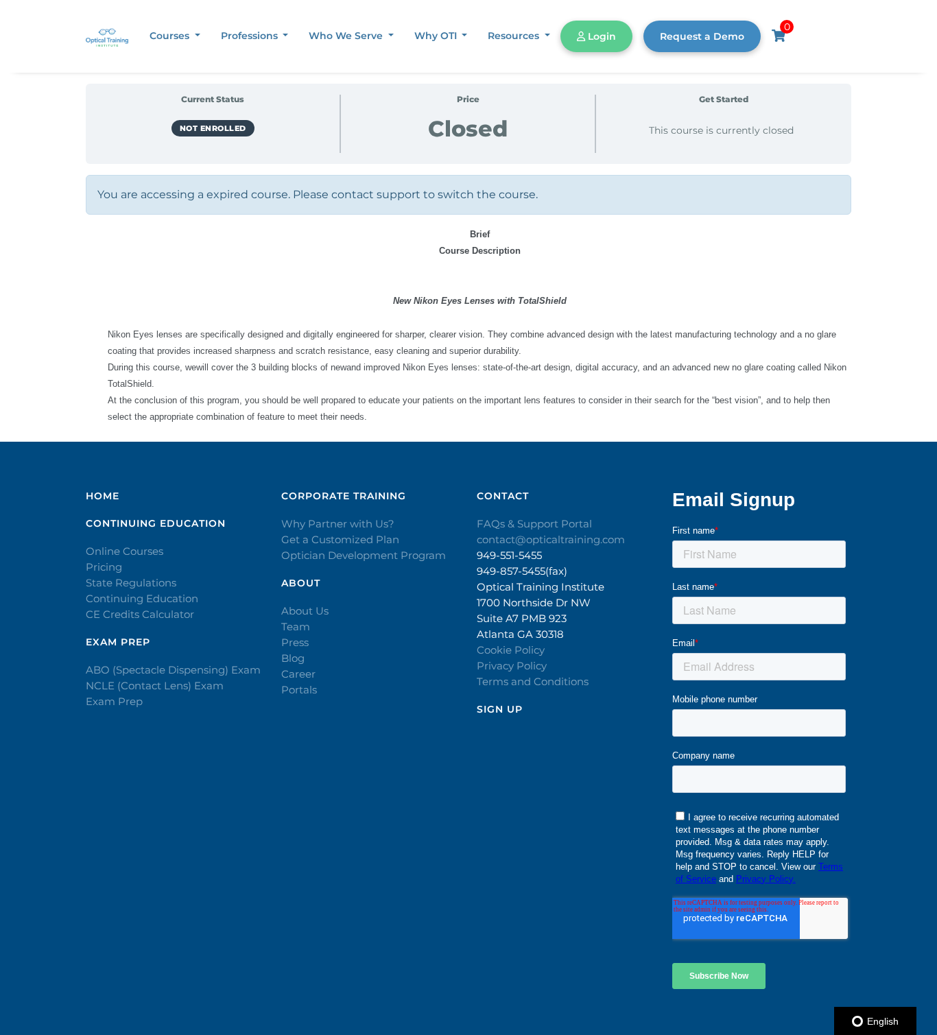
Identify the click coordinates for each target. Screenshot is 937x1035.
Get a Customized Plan (340, 539)
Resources (515, 35)
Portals (299, 689)
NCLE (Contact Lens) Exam (155, 685)
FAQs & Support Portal (534, 523)
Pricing (104, 566)
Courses (171, 35)
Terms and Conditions (533, 681)
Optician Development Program (363, 555)
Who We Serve (347, 35)
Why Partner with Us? (337, 523)
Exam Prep (114, 701)
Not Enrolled (213, 128)
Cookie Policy (511, 649)
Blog (293, 658)
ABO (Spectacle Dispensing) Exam (173, 669)
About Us (305, 610)
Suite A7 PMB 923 (522, 618)
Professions (251, 35)
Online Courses (124, 551)
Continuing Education (142, 598)
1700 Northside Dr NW (534, 602)
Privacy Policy (512, 665)
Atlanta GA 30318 (520, 634)
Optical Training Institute (540, 586)
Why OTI (437, 35)
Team (295, 626)
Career (298, 673)
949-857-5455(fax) (522, 571)
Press (295, 642)
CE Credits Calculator (140, 614)
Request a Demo (702, 36)
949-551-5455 (509, 555)
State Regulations (131, 582)
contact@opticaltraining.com (551, 539)
